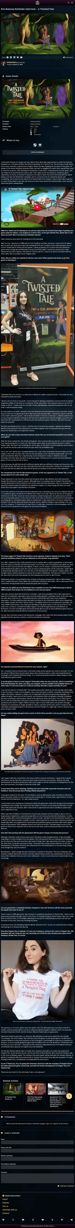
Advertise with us (9, 1210)
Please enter (6, 1147)
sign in (48, 1124)
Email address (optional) (8, 1164)
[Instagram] (33, 1220)
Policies (5, 1203)
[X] (13, 1220)
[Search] (68, 3)
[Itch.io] (40, 145)
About (5, 1199)
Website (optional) (6, 1156)
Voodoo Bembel (35, 121)
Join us (5, 1206)
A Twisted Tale (48, 164)
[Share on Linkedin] (14, 57)
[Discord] (23, 1220)
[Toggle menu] (72, 2)
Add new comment (67, 1186)
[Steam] (35, 145)
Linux (35, 129)
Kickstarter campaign (29, 594)
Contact (5, 1213)
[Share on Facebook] (11, 57)
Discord (4, 700)
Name (3, 1139)
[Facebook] (3, 1220)
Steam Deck (37, 134)
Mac (35, 131)
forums (65, 1124)
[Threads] (52, 1220)
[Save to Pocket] (18, 57)
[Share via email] (21, 57)
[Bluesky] (72, 1220)
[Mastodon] (62, 1220)
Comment (4, 1172)
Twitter (68, 698)
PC (34, 133)
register (55, 1124)
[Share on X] (8, 57)
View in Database (37, 152)
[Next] (69, 1096)
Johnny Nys (21, 62)
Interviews (11, 62)
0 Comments (69, 57)
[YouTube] (43, 1220)
